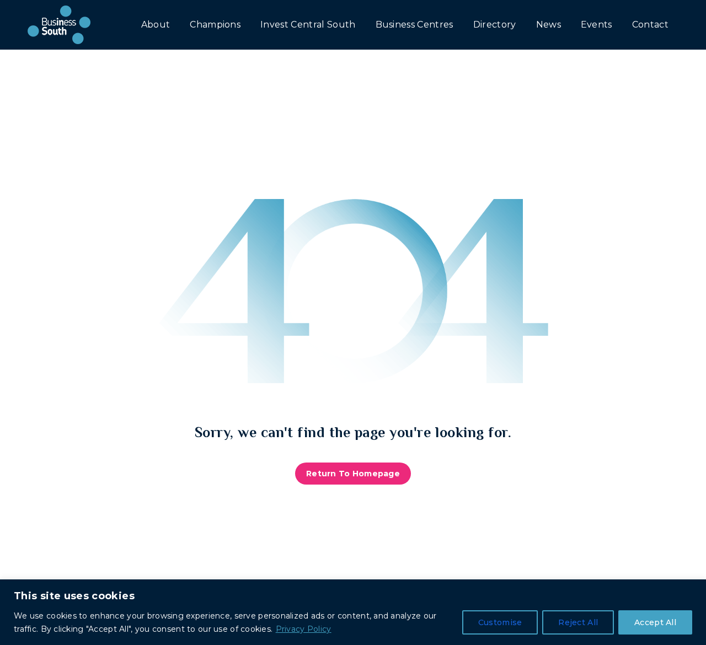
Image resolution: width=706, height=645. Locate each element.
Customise (500, 622)
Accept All (655, 622)
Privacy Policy (303, 629)
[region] (353, 612)
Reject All (578, 622)
